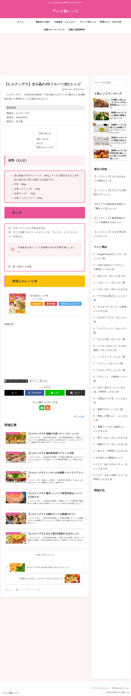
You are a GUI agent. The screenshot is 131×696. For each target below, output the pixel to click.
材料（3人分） (43, 139)
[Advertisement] (65, 54)
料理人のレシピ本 (45, 147)
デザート (35, 381)
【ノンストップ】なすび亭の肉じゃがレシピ (110, 234)
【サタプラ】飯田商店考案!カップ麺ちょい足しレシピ (110, 206)
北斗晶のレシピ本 (39, 295)
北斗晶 (44, 381)
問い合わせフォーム (120, 688)
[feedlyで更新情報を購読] (41, 407)
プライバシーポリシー (101, 688)
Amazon (37, 304)
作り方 (40, 143)
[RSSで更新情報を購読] (47, 407)
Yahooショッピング (70, 304)
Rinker (41, 299)
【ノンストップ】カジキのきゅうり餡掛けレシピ (110, 178)
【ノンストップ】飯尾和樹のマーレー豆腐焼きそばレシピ (110, 220)
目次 (41, 133)
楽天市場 (51, 304)
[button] (75, 393)
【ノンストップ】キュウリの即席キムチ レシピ (110, 192)
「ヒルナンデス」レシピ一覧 (17, 381)
